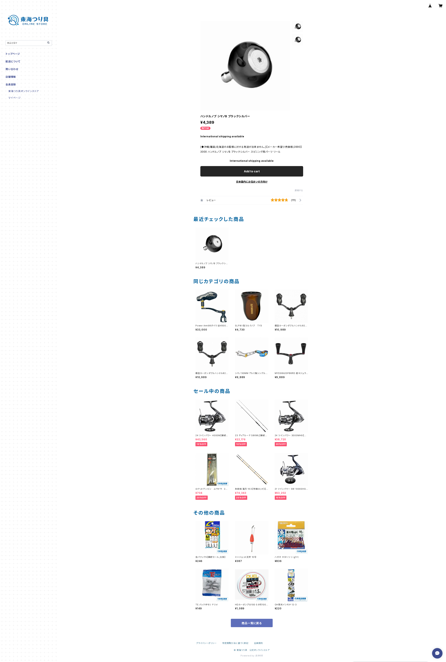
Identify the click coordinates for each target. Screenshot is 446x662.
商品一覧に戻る (252, 623)
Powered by (248, 655)
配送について (13, 61)
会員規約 (258, 643)
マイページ (14, 97)
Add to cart (252, 171)
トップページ (13, 53)
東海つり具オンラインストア (23, 91)
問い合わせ (12, 69)
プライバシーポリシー (206, 643)
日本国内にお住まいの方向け (251, 181)
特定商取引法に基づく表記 (235, 643)
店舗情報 (11, 76)
